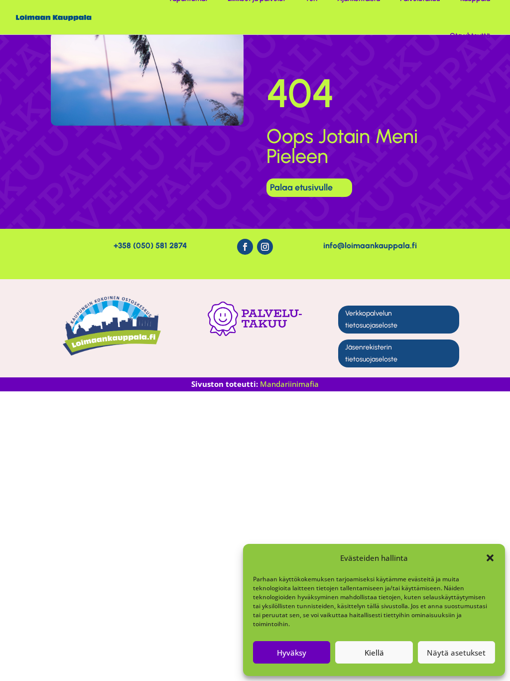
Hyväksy (291, 653)
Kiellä (374, 653)
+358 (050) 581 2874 (150, 245)
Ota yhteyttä (470, 35)
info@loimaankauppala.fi (370, 245)
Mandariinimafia (289, 384)
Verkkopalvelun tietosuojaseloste (371, 319)
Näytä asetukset (456, 653)
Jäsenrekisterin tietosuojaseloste (371, 353)
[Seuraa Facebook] (245, 247)
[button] (490, 558)
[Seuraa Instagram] (265, 247)
